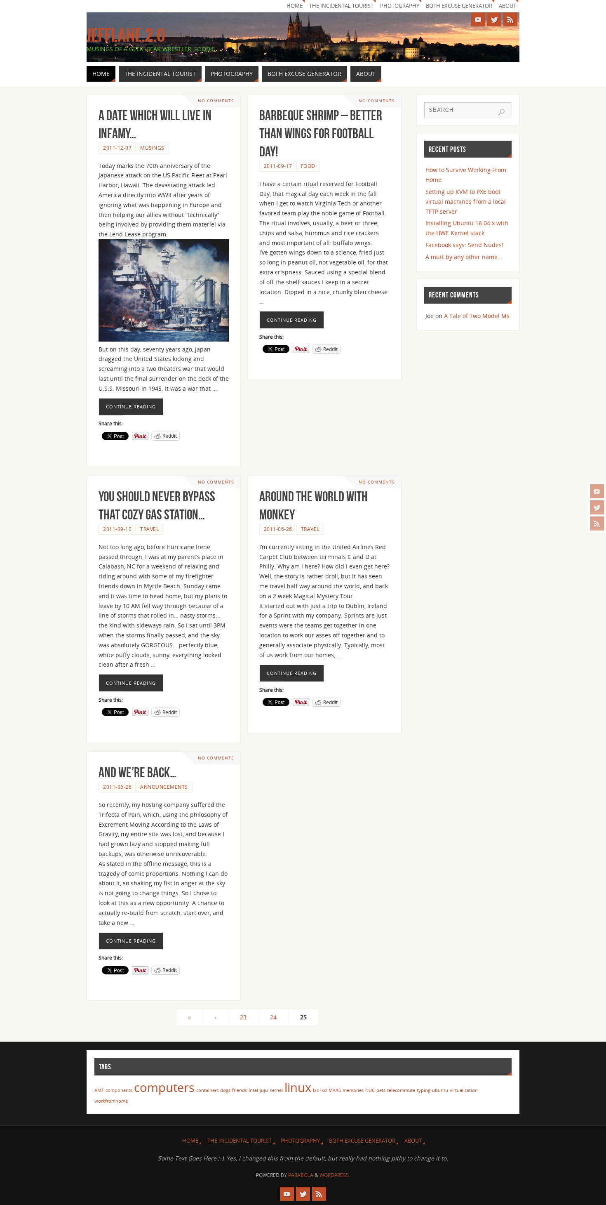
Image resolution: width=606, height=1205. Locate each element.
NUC (370, 1090)
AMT (99, 1090)
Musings (152, 147)
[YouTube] (597, 491)
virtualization (464, 1090)
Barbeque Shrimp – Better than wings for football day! (320, 133)
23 (243, 1017)
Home (295, 5)
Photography (399, 5)
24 (273, 1017)
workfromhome (111, 1101)
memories (353, 1090)
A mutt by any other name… (463, 257)
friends (239, 1090)
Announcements (164, 786)
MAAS (335, 1090)
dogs (225, 1090)
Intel (253, 1090)
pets (380, 1090)
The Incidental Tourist (341, 5)
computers (164, 1087)
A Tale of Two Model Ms (477, 316)
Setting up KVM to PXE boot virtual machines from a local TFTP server (465, 201)
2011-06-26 (278, 529)
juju (264, 1090)
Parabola (300, 1175)
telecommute (401, 1090)
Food (308, 166)
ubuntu (440, 1090)
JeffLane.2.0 (126, 35)
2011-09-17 (278, 166)
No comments (216, 101)
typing (423, 1090)
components (119, 1090)
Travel (149, 529)
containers (207, 1090)
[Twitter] (597, 507)
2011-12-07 (117, 147)
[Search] (501, 112)
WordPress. (334, 1175)
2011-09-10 (117, 529)
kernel (276, 1090)
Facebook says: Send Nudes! (464, 245)
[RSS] (597, 523)
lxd (323, 1090)
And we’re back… (137, 772)
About (507, 5)
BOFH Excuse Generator (459, 5)
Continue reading (131, 406)
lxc (316, 1090)
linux (297, 1087)
